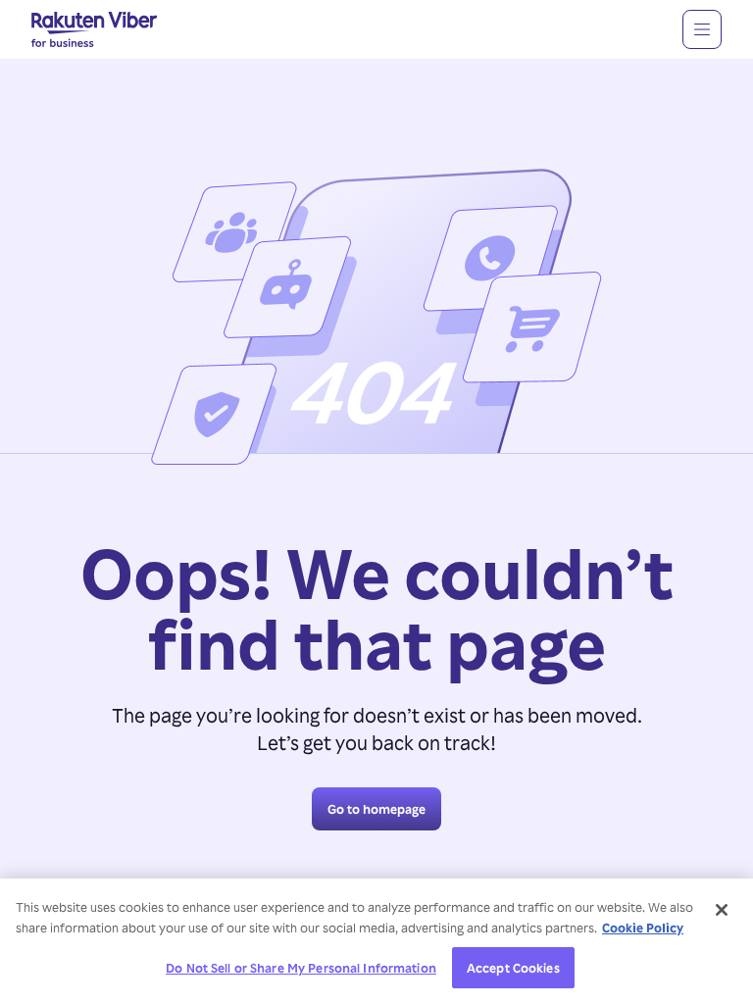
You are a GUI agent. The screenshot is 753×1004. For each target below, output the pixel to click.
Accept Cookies (513, 967)
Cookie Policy (642, 927)
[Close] (721, 909)
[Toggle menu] (702, 29)
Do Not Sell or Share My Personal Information (301, 967)
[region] (376, 941)
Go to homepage (376, 808)
